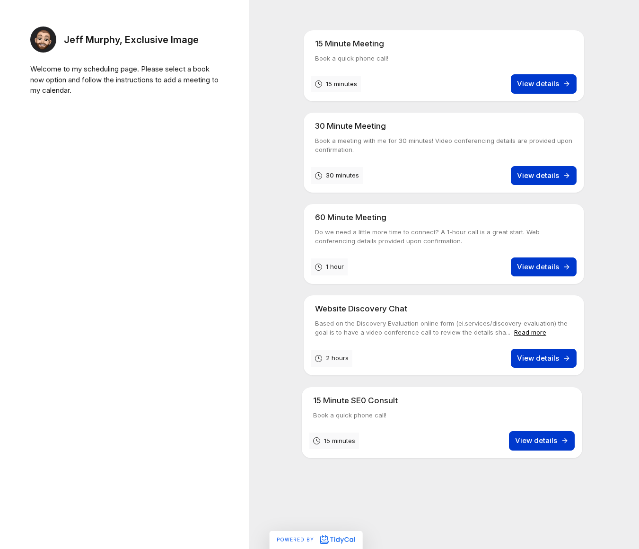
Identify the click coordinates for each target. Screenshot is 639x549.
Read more (530, 332)
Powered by (296, 539)
